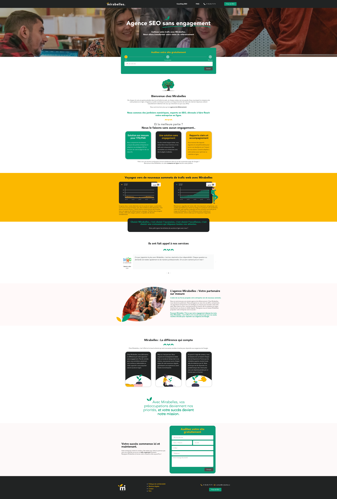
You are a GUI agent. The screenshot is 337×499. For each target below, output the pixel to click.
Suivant (208, 69)
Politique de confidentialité (157, 484)
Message (210, 60)
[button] (121, 262)
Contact (151, 489)
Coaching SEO (182, 4)
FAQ (197, 4)
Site (126, 60)
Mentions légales (154, 486)
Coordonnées (167, 60)
